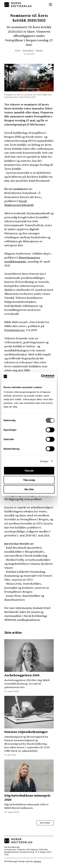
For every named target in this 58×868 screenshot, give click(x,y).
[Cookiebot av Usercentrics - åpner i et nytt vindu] (41, 376)
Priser (17, 50)
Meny (50, 4)
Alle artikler (45, 823)
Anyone (37, 861)
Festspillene (28, 50)
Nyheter (39, 50)
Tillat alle (29, 470)
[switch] (50, 429)
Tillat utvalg (29, 480)
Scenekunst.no (14, 330)
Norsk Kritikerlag (18, 4)
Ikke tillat (29, 489)
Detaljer (44, 461)
